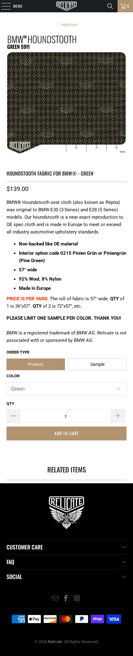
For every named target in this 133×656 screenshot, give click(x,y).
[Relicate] (66, 6)
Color (12, 376)
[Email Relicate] (55, 599)
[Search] (110, 6)
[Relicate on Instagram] (77, 599)
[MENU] (3, 6)
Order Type (17, 352)
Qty (10, 403)
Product (35, 364)
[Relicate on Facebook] (66, 599)
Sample (97, 364)
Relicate (55, 641)
